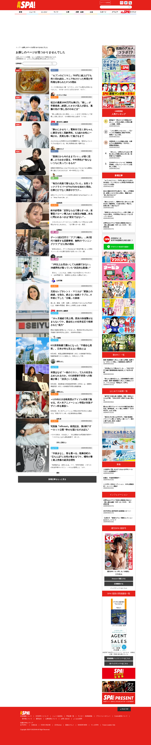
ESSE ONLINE (46, 725)
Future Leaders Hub (108, 725)
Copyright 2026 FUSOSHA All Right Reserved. (35, 729)
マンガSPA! (95, 725)
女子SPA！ (24, 725)
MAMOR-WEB (83, 725)
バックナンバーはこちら (118, 588)
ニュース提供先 (57, 716)
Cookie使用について (121, 716)
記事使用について (51, 719)
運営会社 (39, 719)
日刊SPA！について (42, 716)
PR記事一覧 (70, 716)
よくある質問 (77, 719)
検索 (129, 7)
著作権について (27, 719)
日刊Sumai (58, 725)
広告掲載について (26, 716)
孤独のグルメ (69, 725)
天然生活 (34, 725)
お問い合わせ (65, 719)
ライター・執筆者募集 (85, 716)
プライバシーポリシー (103, 716)
